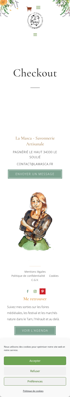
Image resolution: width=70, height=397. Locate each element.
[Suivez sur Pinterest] (43, 291)
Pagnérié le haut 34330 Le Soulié (35, 154)
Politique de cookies (33, 391)
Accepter (35, 361)
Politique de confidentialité (28, 276)
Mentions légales (35, 271)
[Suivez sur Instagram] (35, 291)
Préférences (35, 381)
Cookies (54, 276)
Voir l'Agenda (35, 330)
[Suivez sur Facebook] (28, 291)
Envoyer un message (35, 174)
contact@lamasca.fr (35, 164)
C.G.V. (35, 280)
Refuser (35, 371)
